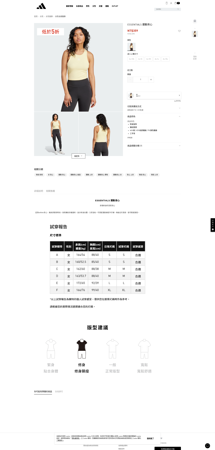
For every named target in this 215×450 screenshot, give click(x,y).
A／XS (131, 59)
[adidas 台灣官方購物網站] (48, 6)
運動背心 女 (117, 175)
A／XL (165, 59)
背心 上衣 (130, 175)
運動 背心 (61, 175)
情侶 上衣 (154, 175)
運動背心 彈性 (103, 175)
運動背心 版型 (76, 175)
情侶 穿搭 (39, 175)
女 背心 (50, 175)
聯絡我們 (121, 449)
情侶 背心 (142, 175)
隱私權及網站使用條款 (90, 446)
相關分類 (38, 169)
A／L (157, 59)
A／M (148, 59)
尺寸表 (130, 70)
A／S (140, 59)
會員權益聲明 (122, 446)
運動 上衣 (89, 175)
